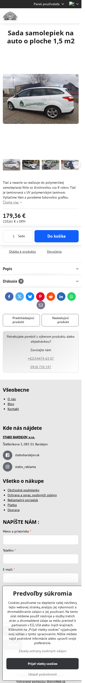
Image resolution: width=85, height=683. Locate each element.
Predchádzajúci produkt (23, 320)
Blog (11, 404)
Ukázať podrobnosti (42, 674)
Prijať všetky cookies (42, 664)
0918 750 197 (40, 367)
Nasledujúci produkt (60, 320)
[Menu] (75, 15)
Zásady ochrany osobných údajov (43, 651)
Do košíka (56, 236)
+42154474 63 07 (41, 358)
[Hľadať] (53, 15)
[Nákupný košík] (64, 15)
